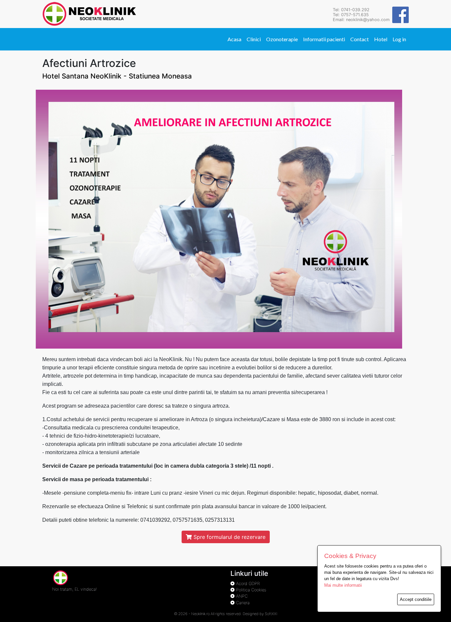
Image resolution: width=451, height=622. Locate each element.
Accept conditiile (416, 599)
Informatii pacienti (324, 39)
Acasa (234, 39)
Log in (399, 39)
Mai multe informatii (343, 585)
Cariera (242, 602)
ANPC (241, 596)
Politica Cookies (250, 589)
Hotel (380, 39)
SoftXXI (271, 613)
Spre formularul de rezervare (228, 537)
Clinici (254, 39)
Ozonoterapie (282, 39)
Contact (359, 39)
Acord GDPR (247, 583)
